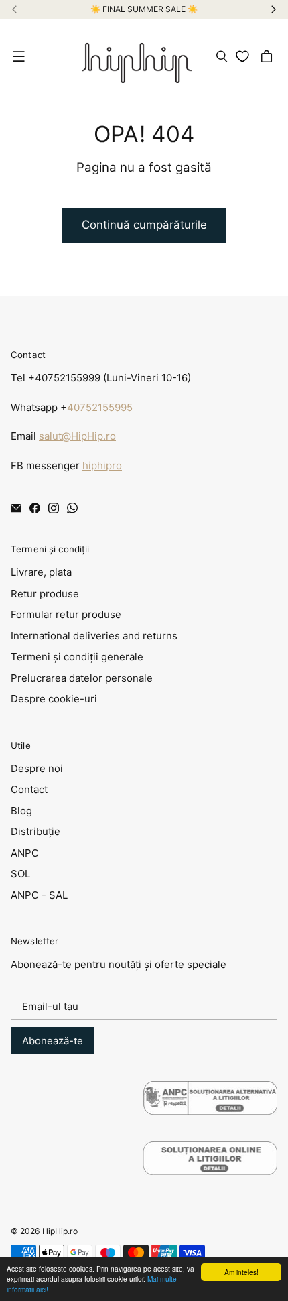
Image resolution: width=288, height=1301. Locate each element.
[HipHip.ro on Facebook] (34, 508)
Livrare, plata (41, 572)
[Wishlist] (244, 56)
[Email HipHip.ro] (16, 508)
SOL (20, 873)
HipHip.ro (60, 1231)
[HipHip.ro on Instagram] (53, 508)
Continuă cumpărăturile (144, 224)
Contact (29, 789)
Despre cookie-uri (54, 698)
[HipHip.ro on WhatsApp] (72, 508)
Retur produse (45, 593)
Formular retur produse (66, 614)
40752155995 (100, 407)
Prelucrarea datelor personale (82, 678)
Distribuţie (35, 831)
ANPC (25, 853)
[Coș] (268, 56)
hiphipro (102, 465)
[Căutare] (221, 56)
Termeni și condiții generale (77, 656)
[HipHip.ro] (137, 56)
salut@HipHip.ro (77, 436)
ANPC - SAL (39, 895)
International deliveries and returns (94, 635)
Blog (21, 810)
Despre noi (37, 768)
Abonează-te (52, 1040)
